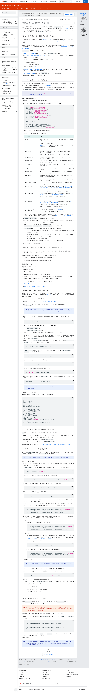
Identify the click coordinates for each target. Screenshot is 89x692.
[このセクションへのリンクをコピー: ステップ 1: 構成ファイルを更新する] (48, 80)
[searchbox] (9, 12)
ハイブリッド (33, 1)
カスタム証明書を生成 (57, 209)
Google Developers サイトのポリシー (46, 661)
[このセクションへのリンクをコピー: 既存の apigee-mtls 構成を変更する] (47, 598)
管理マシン (67, 28)
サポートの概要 (45, 674)
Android (35, 683)
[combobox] (65, 1)
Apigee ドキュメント (26, 19)
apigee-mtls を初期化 (29, 73)
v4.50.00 (19, 5)
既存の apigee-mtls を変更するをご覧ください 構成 (59, 41)
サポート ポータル (46, 678)
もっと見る (52, 1)
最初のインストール (47, 39)
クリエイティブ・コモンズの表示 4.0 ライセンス (47, 659)
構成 (22, 8)
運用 (27, 8)
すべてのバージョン (6, 8)
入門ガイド (40, 8)
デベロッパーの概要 (70, 672)
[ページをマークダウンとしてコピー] (47, 23)
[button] (9, 32)
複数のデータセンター (44, 145)
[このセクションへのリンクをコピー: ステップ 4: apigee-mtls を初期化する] (48, 449)
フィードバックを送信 (68, 23)
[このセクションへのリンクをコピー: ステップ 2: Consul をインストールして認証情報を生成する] (64, 248)
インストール (15, 8)
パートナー (21, 676)
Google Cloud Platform (56, 683)
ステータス (44, 676)
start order (52, 571)
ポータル (33, 8)
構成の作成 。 (48, 85)
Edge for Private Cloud (8, 5)
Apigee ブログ (69, 676)
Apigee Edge (14, 1)
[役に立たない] (73, 20)
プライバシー (22, 689)
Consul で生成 (38, 67)
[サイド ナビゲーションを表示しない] (15, 689)
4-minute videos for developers (72, 674)
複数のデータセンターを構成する (63, 215)
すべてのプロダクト (68, 683)
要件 (43, 154)
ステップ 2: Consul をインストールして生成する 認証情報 (56, 444)
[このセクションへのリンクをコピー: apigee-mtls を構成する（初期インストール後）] (56, 36)
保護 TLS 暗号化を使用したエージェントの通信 (35, 286)
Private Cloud (22, 1)
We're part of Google (23, 672)
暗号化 (25, 284)
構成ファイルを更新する (30, 53)
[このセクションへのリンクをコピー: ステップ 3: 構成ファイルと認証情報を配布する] (56, 429)
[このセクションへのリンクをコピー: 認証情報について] (33, 264)
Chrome (41, 683)
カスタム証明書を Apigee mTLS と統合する (58, 310)
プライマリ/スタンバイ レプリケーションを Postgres (39, 538)
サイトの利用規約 (29, 689)
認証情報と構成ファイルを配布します (33, 69)
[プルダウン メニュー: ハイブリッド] (37, 1)
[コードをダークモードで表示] (72, 106)
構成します (40, 594)
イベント (21, 674)
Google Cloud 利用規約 (39, 689)
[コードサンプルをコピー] (73, 106)
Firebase (47, 683)
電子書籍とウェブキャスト (24, 678)
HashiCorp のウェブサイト (49, 301)
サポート (47, 8)
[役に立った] (71, 20)
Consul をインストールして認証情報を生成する (35, 56)
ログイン (85, 1)
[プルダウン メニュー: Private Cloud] (27, 1)
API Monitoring (44, 1)
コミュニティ (45, 672)
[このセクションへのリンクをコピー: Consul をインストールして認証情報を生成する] (50, 290)
